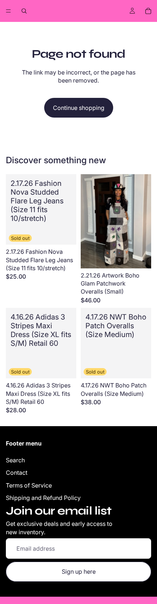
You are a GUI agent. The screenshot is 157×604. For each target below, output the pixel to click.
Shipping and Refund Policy (43, 497)
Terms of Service (29, 485)
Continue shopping (78, 107)
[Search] (24, 11)
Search (15, 460)
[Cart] (148, 11)
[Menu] (8, 11)
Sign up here (79, 571)
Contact (16, 472)
